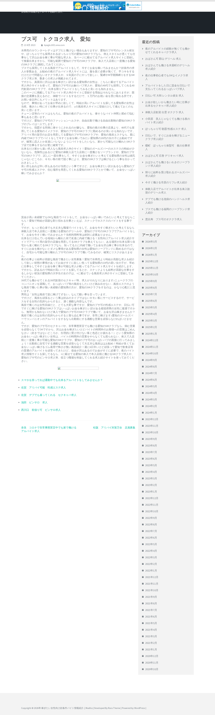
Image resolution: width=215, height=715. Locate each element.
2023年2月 (151, 485)
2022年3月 (151, 557)
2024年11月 (151, 347)
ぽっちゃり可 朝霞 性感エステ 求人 (165, 129)
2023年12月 (151, 419)
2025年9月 (151, 281)
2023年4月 (151, 471)
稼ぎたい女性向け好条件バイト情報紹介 (65, 8)
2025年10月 (151, 274)
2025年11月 (151, 268)
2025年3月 (151, 320)
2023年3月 (151, 478)
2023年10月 (151, 432)
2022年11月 (151, 504)
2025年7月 (151, 294)
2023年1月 (151, 491)
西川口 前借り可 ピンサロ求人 (41, 410)
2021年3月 (151, 636)
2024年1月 (151, 412)
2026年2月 (151, 248)
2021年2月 (151, 643)
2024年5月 (151, 386)
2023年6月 (151, 458)
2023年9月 (151, 439)
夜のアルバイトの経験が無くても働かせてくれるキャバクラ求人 (167, 50)
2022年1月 (151, 570)
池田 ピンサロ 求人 (34, 402)
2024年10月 (151, 353)
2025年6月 (151, 300)
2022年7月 (151, 531)
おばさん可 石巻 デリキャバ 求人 (164, 155)
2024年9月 (151, 360)
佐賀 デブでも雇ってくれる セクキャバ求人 (48, 395)
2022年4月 (151, 550)
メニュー (186, 7)
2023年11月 (151, 425)
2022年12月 (151, 498)
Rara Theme (114, 708)
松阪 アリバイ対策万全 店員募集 (114, 427)
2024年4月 (151, 393)
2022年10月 (151, 511)
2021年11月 (151, 583)
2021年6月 (151, 616)
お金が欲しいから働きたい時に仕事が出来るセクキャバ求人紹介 (167, 103)
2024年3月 (151, 399)
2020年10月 (151, 669)
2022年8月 (151, 524)
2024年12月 (151, 340)
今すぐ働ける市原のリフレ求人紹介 (166, 182)
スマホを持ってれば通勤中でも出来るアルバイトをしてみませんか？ (62, 380)
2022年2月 (151, 564)
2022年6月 (151, 537)
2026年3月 (151, 241)
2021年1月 (151, 649)
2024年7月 (151, 373)
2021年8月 (151, 603)
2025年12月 (151, 261)
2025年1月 (151, 333)
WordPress (139, 708)
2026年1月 (151, 254)
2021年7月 (151, 610)
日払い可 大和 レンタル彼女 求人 (164, 95)
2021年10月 (151, 590)
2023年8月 (151, 445)
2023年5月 (151, 465)
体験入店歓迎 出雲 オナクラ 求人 (164, 112)
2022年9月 (151, 518)
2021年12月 (151, 577)
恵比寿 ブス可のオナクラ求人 (163, 219)
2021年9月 (151, 596)
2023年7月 (151, 452)
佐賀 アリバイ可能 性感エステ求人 (43, 387)
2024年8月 (151, 366)
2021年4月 (151, 629)
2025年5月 (151, 307)
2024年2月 (151, 406)
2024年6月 (151, 379)
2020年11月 (151, 662)
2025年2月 (151, 327)
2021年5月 (151, 623)
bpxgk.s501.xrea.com (54, 45)
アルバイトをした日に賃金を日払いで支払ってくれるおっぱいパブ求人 (167, 87)
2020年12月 (151, 656)
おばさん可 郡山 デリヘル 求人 (163, 58)
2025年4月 (151, 314)
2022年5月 (151, 544)
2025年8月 (151, 287)
